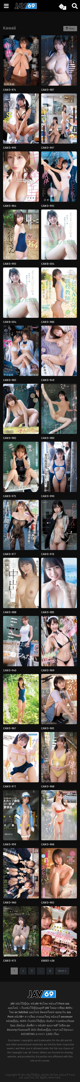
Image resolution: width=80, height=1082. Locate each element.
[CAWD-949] (59, 352)
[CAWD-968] (59, 758)
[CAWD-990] (59, 468)
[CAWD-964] (21, 177)
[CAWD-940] (21, 642)
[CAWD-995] (21, 119)
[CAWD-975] (21, 468)
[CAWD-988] (21, 584)
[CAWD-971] (21, 758)
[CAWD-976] (59, 526)
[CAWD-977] (21, 526)
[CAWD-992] (59, 177)
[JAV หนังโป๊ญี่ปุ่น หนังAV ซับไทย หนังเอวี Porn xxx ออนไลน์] (24, 8)
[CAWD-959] (21, 816)
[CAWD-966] (59, 816)
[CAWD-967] (21, 700)
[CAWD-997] (59, 119)
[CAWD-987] (59, 61)
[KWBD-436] (59, 932)
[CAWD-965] (59, 700)
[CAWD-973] (21, 932)
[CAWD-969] (59, 642)
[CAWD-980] (59, 410)
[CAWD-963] (59, 874)
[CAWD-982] (21, 410)
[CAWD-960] (21, 874)
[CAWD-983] (21, 352)
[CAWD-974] (21, 61)
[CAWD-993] (21, 236)
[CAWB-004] (59, 236)
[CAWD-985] (59, 584)
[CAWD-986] (59, 293)
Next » (62, 971)
